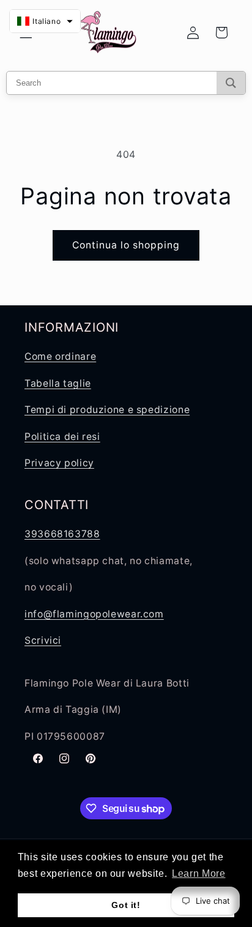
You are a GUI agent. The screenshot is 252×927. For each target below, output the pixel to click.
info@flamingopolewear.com (94, 614)
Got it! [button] (125, 905)
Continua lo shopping (126, 245)
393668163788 (62, 534)
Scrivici (42, 640)
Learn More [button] (198, 873)
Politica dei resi (62, 436)
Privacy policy (59, 463)
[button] (45, 21)
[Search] (231, 83)
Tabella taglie (57, 383)
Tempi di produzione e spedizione (107, 409)
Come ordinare (60, 356)
